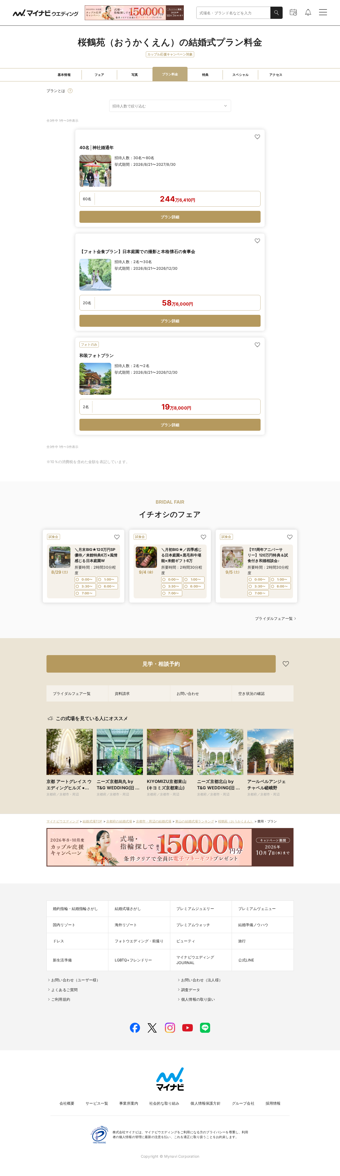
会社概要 (67, 1103)
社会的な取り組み (164, 1103)
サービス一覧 (97, 1103)
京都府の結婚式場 (119, 821)
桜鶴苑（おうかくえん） (236, 821)
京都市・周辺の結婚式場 (154, 821)
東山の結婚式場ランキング (194, 821)
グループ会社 (243, 1103)
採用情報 (273, 1103)
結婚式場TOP (92, 821)
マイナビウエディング (62, 821)
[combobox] (233, 13)
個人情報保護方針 (205, 1103)
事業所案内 (128, 1103)
